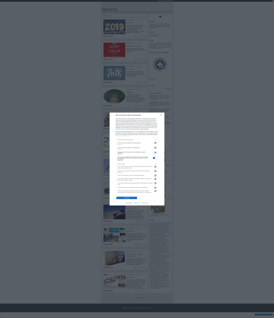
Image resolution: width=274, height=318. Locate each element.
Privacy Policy (145, 202)
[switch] (155, 143)
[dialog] (137, 159)
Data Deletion (129, 202)
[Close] (161, 115)
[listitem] (137, 139)
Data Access (137, 202)
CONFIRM (126, 197)
